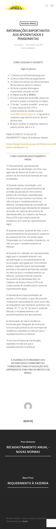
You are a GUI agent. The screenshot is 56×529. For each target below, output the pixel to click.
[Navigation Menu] (52, 5)
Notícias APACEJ (28, 23)
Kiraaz (25, 521)
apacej (20, 45)
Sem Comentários (28, 48)
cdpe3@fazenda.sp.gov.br (23, 114)
